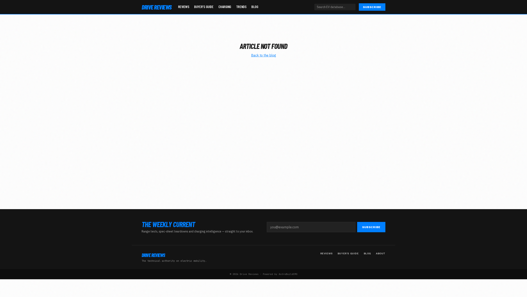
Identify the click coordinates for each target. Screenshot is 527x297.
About (380, 253)
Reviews (183, 6)
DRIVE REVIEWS (156, 7)
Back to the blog (263, 55)
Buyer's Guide (203, 6)
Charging (224, 6)
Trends (241, 6)
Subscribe (372, 7)
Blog (254, 6)
